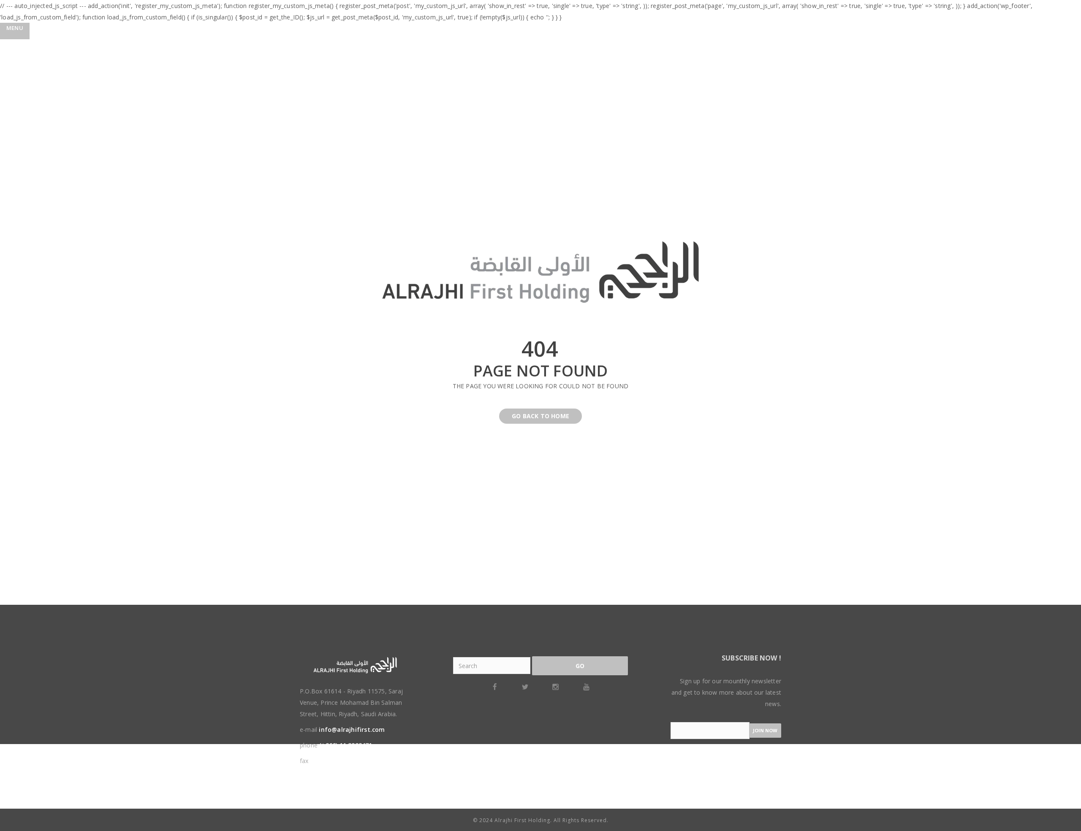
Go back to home (540, 416)
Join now (765, 730)
